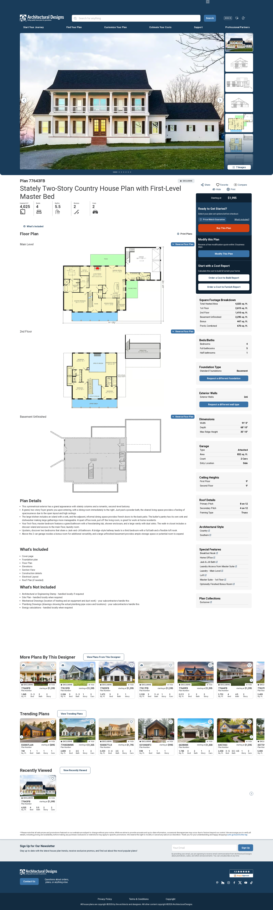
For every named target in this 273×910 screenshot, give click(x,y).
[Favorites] (236, 18)
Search (210, 18)
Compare (242, 184)
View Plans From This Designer (104, 657)
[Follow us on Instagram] (228, 882)
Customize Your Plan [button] (115, 27)
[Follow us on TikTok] (251, 882)
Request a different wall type (223, 404)
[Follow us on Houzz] (223, 882)
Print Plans (186, 233)
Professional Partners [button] (237, 27)
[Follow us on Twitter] (240, 882)
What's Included (35, 226)
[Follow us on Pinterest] (217, 882)
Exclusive (204, 602)
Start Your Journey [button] (33, 27)
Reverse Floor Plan (184, 244)
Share (207, 184)
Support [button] (198, 27)
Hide (218, 189)
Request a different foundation (223, 378)
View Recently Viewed (75, 770)
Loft (202, 575)
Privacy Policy (105, 899)
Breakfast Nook (207, 553)
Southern (204, 535)
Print (233, 189)
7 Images (241, 167)
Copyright (170, 899)
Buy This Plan (224, 228)
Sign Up (246, 847)
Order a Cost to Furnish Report (223, 287)
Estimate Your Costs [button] (160, 27)
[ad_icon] (42, 18)
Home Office (206, 557)
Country (203, 530)
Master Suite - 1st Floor (212, 579)
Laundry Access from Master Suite (217, 566)
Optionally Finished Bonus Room (216, 584)
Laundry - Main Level (210, 571)
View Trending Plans (72, 713)
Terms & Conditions (139, 899)
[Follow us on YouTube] (245, 882)
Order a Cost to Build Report (224, 278)
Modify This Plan (224, 253)
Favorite (224, 184)
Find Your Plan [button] (74, 27)
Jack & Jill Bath (207, 562)
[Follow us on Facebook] (234, 882)
